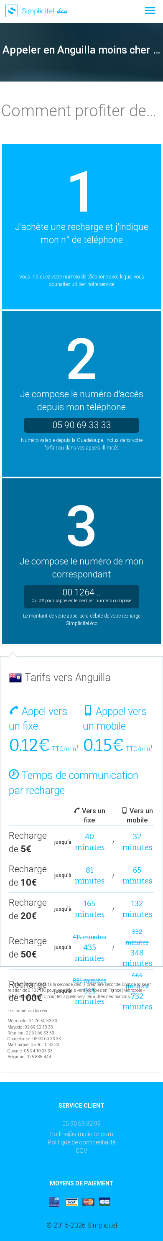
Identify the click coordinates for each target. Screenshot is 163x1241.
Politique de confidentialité (81, 1142)
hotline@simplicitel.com (81, 1134)
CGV (81, 1150)
